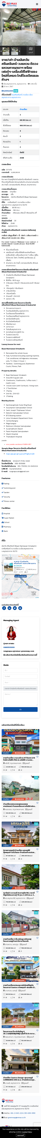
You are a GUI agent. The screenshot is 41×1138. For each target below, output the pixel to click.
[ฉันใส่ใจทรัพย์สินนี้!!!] (37, 756)
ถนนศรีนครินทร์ (16, 94)
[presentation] (1, 51)
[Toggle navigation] (37, 4)
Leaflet (37, 597)
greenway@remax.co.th (17, 1117)
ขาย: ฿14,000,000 (20, 576)
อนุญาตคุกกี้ (20, 1135)
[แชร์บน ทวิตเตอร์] (15, 608)
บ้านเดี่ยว (23, 109)
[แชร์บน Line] (20, 608)
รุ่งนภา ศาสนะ (8, 643)
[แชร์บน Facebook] (4, 608)
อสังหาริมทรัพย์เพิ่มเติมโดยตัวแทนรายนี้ (21, 655)
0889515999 (9, 647)
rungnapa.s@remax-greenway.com (18, 651)
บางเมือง (26, 94)
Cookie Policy (27, 1132)
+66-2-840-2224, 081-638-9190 (22, 1113)
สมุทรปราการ (16, 97)
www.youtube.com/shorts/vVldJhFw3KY (18, 444)
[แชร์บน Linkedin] (9, 608)
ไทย (9, 1126)
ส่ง (20, 709)
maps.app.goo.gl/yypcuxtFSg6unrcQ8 (20, 453)
